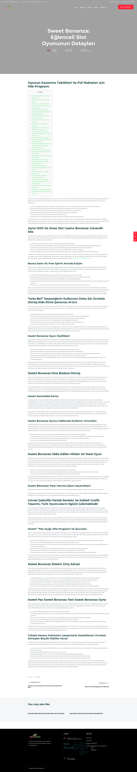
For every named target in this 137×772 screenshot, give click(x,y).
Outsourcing (89, 737)
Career (96, 7)
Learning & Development (91, 743)
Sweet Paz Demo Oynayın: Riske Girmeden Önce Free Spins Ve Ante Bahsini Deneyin (41, 181)
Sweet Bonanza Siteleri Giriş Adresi (41, 138)
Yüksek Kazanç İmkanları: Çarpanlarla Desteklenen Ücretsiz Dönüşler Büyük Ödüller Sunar (41, 145)
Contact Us (103, 7)
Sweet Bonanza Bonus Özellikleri (40, 159)
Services (89, 7)
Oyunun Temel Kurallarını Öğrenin (41, 171)
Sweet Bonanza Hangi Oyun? (39, 165)
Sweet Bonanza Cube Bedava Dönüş (41, 112)
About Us (82, 7)
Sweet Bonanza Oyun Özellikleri (40, 110)
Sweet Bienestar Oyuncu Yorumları (41, 149)
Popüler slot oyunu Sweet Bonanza (81, 258)
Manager (54, 51)
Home (76, 7)
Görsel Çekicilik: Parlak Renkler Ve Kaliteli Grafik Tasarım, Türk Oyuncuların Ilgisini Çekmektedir (40, 130)
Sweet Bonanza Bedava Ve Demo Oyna (41, 189)
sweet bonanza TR (85, 51)
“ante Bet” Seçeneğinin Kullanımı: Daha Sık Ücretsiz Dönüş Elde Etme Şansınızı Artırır (41, 106)
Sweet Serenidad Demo (38, 114)
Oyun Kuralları (35, 173)
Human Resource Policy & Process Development (96, 746)
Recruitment (89, 740)
